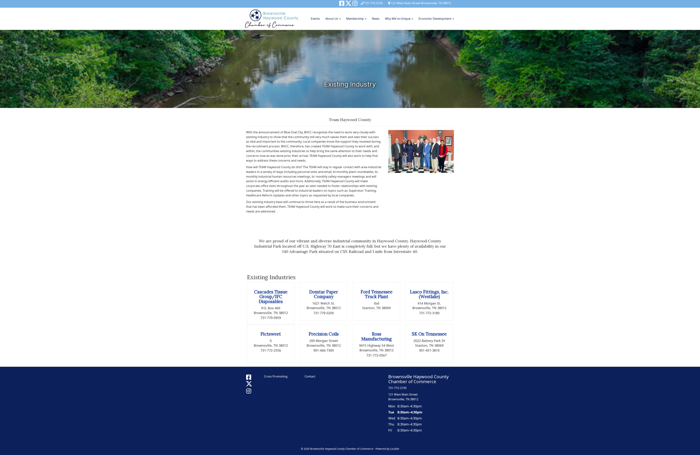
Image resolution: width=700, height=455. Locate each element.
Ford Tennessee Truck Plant (376, 294)
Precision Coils (324, 334)
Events (315, 19)
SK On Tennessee (429, 334)
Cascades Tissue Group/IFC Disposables (270, 296)
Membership (355, 19)
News (376, 19)
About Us (332, 19)
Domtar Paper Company (323, 294)
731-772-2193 (373, 3)
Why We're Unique (398, 19)
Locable (394, 448)
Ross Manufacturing (376, 336)
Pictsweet (270, 334)
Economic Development (435, 19)
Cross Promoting (275, 376)
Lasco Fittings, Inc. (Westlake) (429, 294)
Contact (310, 376)
